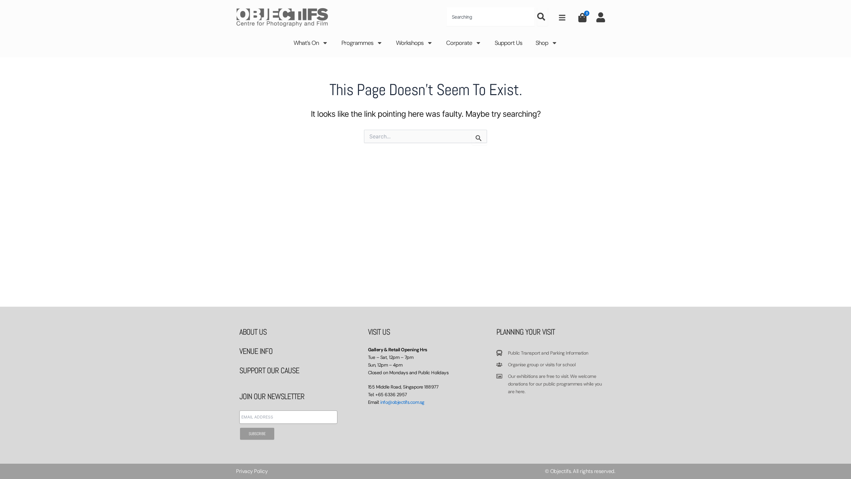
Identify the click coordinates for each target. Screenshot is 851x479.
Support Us (508, 43)
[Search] (542, 16)
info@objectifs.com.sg (402, 402)
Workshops (410, 43)
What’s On (306, 43)
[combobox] (490, 16)
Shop (542, 43)
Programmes (357, 43)
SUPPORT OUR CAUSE (269, 370)
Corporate (459, 43)
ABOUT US (253, 332)
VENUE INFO (256, 351)
